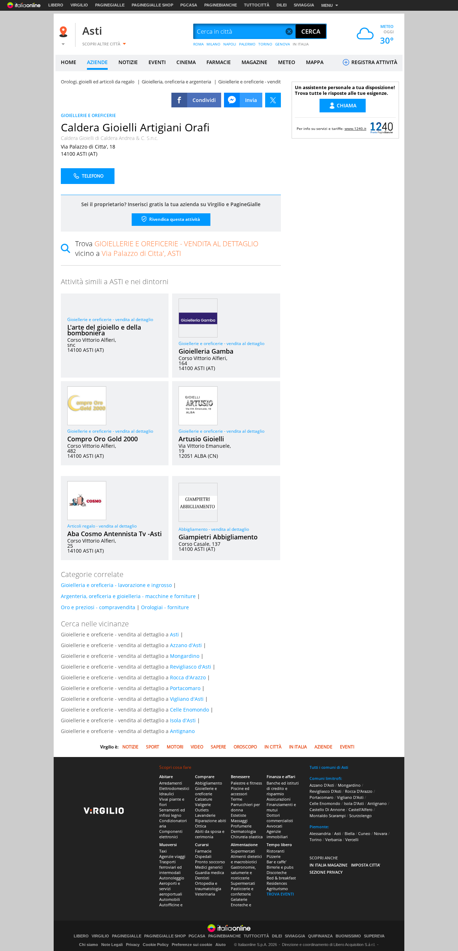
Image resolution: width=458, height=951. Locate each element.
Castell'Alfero (360, 809)
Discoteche (277, 872)
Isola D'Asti (354, 803)
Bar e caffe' (276, 861)
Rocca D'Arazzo (358, 791)
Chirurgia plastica (247, 836)
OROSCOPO (245, 747)
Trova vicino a (166, 248)
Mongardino (184, 655)
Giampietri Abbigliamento (218, 537)
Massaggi (239, 820)
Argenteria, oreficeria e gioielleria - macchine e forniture (128, 596)
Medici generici (209, 867)
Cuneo (364, 833)
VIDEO (197, 747)
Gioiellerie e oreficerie (206, 791)
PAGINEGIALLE (110, 5)
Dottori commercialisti (280, 817)
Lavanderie (205, 815)
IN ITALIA (301, 44)
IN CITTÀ (273, 747)
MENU (327, 5)
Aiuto (220, 944)
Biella (350, 833)
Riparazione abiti (210, 820)
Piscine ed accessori (240, 791)
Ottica (200, 826)
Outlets (202, 809)
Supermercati (243, 851)
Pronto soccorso (210, 861)
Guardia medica (209, 872)
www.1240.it (355, 128)
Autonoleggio (171, 877)
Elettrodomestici (174, 788)
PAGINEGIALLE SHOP (152, 5)
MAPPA (314, 62)
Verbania (333, 839)
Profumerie (241, 826)
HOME (68, 62)
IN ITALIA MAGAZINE (328, 865)
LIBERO (55, 5)
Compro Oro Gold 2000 (102, 439)
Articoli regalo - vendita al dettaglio (102, 526)
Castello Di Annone (327, 809)
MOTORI (175, 747)
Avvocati (274, 826)
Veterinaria (205, 894)
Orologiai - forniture (165, 607)
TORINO (265, 44)
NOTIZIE (128, 62)
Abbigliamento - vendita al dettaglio (214, 529)
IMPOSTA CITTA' (365, 865)
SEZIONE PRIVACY (326, 872)
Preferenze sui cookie (192, 944)
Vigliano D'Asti (350, 797)
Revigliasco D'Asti (325, 791)
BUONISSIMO (348, 936)
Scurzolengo (360, 815)
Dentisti (202, 877)
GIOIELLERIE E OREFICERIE (88, 115)
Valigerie (203, 804)
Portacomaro (185, 688)
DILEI (282, 5)
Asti (92, 30)
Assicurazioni (279, 799)
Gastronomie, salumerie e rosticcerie (243, 872)
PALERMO (247, 44)
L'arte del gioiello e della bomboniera (104, 330)
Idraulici (166, 793)
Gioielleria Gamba (206, 351)
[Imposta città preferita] (64, 31)
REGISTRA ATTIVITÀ (373, 62)
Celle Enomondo (189, 709)
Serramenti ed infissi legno (172, 812)
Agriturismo (277, 888)
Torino (316, 839)
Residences (277, 883)
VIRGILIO (79, 5)
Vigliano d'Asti (187, 698)
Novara (380, 833)
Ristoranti (275, 851)
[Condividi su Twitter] (273, 100)
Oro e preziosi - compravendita (98, 607)
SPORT (152, 747)
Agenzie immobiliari (277, 834)
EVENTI (157, 62)
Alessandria (320, 833)
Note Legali (112, 944)
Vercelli (352, 839)
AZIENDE (97, 62)
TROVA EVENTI (280, 894)
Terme (236, 799)
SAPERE (218, 747)
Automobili (169, 899)
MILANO (213, 44)
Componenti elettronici (170, 834)
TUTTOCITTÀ (256, 5)
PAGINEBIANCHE (220, 5)
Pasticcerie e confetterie (242, 891)
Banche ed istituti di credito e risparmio (283, 788)
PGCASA (188, 5)
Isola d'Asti (183, 720)
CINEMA (186, 62)
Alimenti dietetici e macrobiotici (246, 859)
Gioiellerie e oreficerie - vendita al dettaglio (110, 319)
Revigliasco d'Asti (190, 666)
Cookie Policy (156, 944)
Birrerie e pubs (280, 867)
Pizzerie (274, 856)
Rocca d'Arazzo (188, 677)
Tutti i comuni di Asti (329, 767)
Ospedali (203, 856)
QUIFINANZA (320, 936)
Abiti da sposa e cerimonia (209, 834)
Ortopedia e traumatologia (208, 885)
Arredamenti (170, 783)
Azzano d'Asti (186, 645)
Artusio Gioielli (201, 439)
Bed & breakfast (281, 877)
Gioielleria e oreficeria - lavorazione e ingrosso (116, 585)
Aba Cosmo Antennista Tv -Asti (114, 533)
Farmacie (203, 851)
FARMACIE (218, 62)
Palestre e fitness (246, 783)
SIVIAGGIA (304, 5)
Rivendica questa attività (174, 219)
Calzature (203, 799)
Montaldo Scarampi (328, 815)
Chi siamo (88, 944)
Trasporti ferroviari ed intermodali (170, 867)
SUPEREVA (374, 936)
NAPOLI (229, 44)
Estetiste (238, 815)
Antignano (182, 731)
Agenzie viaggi (172, 856)
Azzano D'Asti (322, 785)
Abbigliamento (208, 783)
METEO (286, 62)
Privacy (133, 944)
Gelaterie (239, 899)
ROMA (198, 44)
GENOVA (282, 44)
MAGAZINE (254, 62)
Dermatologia (243, 831)
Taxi (163, 851)
